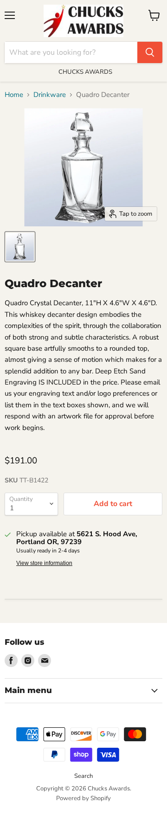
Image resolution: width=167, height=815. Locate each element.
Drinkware (49, 95)
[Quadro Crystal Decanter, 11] (20, 247)
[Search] (149, 52)
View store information (44, 563)
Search (83, 776)
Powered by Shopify (83, 798)
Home (14, 95)
